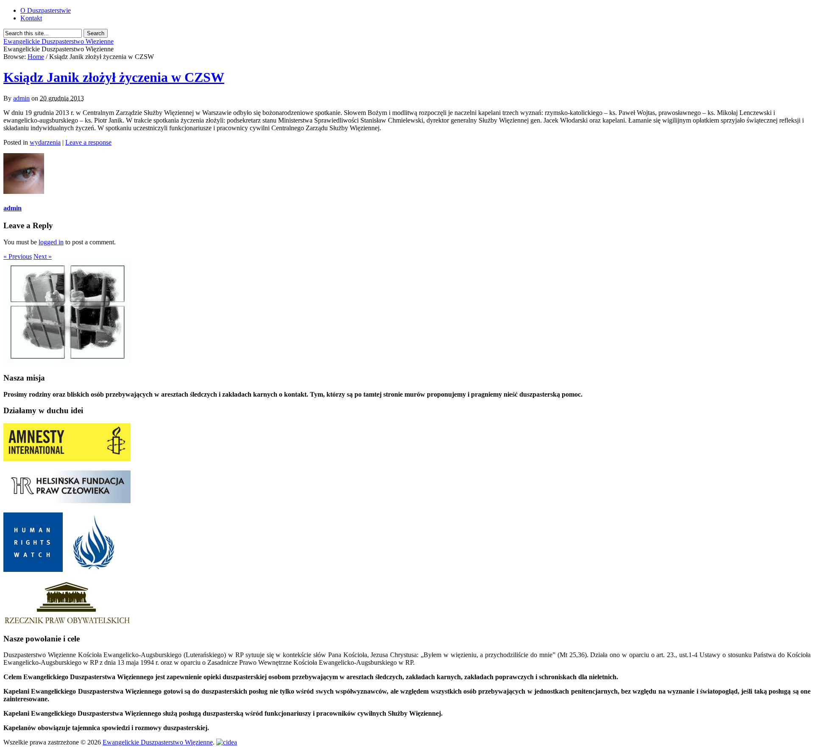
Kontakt (31, 18)
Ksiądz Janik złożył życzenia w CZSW (113, 77)
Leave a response (88, 142)
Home (36, 56)
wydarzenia (45, 142)
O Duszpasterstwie (45, 10)
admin (21, 98)
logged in (51, 242)
